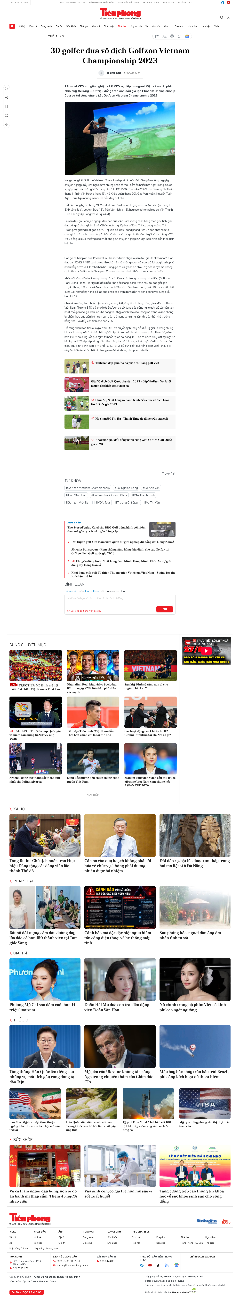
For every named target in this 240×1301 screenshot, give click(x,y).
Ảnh (60, 1231)
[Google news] (178, 1265)
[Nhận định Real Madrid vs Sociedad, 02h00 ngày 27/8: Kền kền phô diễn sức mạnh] (93, 665)
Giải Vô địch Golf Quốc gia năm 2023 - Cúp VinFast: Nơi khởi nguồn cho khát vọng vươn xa (131, 383)
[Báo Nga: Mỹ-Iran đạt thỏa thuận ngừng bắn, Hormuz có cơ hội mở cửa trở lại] (35, 1103)
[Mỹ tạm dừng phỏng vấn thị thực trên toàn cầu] (205, 1103)
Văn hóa (156, 26)
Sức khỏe (71, 26)
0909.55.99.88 (65, 1261)
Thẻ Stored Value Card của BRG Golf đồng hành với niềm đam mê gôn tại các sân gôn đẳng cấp (106, 529)
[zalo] (168, 1265)
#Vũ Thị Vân (152, 502)
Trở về (6, 124)
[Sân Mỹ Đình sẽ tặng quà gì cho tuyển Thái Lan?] (150, 665)
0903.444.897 (107, 1261)
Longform (114, 1231)
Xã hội (22, 26)
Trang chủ (12, 26)
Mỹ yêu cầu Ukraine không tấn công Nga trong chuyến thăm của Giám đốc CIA (118, 1076)
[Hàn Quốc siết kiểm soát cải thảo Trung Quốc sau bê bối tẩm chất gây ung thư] (92, 1103)
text (164, 36)
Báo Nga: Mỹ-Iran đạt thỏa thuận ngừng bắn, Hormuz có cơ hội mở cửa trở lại (34, 1126)
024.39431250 (21, 1268)
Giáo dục (179, 26)
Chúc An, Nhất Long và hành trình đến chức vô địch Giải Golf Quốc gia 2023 (130, 402)
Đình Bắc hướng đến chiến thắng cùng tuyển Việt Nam (93, 779)
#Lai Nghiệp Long (126, 488)
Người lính (136, 26)
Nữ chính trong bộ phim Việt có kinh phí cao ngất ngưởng (193, 1007)
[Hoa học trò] (226, 1222)
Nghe (6, 88)
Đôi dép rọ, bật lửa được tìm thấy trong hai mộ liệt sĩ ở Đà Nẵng (195, 863)
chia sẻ (157, 36)
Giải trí (167, 26)
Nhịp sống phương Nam (46, 1248)
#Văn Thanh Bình (143, 495)
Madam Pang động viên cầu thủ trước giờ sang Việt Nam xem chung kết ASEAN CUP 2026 (150, 781)
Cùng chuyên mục (27, 644)
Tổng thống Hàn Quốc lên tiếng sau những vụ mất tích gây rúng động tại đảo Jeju (42, 1076)
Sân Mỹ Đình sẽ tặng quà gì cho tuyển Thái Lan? (146, 686)
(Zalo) (77, 1261)
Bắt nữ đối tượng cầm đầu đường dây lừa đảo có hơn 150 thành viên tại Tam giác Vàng (43, 937)
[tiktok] (159, 1265)
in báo (172, 36)
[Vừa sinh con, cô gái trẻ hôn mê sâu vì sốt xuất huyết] (119, 1166)
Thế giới (84, 26)
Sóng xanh (46, 26)
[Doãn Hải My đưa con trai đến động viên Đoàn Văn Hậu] (119, 979)
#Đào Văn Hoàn (76, 495)
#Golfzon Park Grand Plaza (109, 495)
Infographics (141, 1231)
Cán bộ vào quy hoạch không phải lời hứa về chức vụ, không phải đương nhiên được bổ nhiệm (117, 865)
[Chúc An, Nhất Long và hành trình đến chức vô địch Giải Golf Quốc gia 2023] (76, 403)
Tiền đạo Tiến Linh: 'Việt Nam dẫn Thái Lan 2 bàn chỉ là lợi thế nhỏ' (90, 733)
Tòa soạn (168, 2)
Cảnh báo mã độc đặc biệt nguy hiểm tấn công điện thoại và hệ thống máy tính (117, 937)
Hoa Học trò (151, 2)
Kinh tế (33, 26)
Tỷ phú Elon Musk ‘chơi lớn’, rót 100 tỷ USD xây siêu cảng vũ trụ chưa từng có (147, 1126)
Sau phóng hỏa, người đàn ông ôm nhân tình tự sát (190, 935)
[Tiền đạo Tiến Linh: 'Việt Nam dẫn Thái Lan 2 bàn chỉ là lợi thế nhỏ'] (93, 712)
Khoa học (193, 26)
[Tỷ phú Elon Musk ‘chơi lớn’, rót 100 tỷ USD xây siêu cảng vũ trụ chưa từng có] (148, 1103)
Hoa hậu (206, 26)
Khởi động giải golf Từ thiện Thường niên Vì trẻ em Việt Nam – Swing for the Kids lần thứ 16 (123, 574)
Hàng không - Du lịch (192, 1242)
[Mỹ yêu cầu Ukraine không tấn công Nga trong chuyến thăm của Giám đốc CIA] (119, 1046)
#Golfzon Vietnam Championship (88, 488)
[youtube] (229, 2)
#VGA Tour (103, 502)
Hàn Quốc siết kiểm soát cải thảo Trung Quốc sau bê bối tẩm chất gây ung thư (91, 1126)
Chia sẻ (6, 97)
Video (217, 26)
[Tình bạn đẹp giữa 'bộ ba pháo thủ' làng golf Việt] (76, 366)
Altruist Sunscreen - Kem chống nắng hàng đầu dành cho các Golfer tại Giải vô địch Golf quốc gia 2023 (120, 551)
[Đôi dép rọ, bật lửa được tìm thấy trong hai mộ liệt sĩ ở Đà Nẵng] (195, 835)
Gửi (164, 609)
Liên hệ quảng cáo (65, 1256)
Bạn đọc (160, 1242)
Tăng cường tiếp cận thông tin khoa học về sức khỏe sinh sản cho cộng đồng (192, 1196)
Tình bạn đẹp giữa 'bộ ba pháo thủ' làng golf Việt (127, 363)
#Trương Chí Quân (127, 502)
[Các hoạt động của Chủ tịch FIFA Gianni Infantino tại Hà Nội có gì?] (150, 712)
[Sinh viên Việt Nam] (207, 1222)
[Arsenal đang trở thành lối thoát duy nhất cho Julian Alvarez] (35, 758)
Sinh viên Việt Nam (128, 2)
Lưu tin (6, 106)
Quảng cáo (185, 2)
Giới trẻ (96, 26)
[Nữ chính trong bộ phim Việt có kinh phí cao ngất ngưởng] (195, 979)
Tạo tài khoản (92, 591)
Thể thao (122, 26)
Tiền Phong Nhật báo (101, 2)
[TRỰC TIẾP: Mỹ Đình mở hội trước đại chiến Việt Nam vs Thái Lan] (35, 665)
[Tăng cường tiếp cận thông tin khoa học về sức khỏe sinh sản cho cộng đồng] (195, 1166)
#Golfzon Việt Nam (78, 502)
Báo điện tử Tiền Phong (120, 14)
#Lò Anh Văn (151, 488)
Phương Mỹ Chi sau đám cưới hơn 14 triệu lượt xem (42, 1007)
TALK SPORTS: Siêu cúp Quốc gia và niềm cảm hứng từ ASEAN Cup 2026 (35, 735)
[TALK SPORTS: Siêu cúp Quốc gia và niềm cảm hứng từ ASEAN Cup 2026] (35, 712)
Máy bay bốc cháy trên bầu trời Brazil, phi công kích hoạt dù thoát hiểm (194, 1074)
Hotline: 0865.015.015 (72, 2)
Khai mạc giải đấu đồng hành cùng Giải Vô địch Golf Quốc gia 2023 (131, 442)
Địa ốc (59, 26)
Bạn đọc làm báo (28, 1292)
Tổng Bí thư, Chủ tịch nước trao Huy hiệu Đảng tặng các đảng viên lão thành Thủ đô (42, 865)
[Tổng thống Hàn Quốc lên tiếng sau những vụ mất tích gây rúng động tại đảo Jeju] (44, 1046)
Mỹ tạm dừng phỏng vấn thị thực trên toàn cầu (205, 1124)
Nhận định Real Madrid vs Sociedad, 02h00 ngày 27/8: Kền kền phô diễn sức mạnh (92, 688)
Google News (187, 36)
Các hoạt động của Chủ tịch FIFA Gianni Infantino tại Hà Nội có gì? (147, 733)
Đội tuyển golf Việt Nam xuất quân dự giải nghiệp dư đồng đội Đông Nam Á (122, 542)
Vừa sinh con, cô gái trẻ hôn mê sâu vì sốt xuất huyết (118, 1194)
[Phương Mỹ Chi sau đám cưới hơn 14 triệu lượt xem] (44, 979)
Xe (146, 26)
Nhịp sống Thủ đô (18, 1248)
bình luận (179, 36)
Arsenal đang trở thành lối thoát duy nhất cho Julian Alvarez (34, 779)
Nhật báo (40, 1231)
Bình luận (6, 115)
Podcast (89, 1231)
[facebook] (223, 2)
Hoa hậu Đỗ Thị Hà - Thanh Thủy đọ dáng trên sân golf (131, 418)
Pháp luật (109, 26)
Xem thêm (228, 26)
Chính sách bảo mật (202, 1256)
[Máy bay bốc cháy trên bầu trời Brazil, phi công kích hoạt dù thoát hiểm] (195, 1046)
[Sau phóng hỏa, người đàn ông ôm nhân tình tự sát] (195, 907)
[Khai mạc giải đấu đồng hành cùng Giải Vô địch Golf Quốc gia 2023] (76, 443)
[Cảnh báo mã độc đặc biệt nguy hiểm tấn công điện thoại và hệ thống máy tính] (119, 907)
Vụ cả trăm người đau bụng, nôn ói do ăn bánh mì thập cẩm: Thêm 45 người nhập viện (43, 1196)
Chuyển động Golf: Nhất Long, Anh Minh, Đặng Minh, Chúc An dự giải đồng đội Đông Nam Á (121, 563)
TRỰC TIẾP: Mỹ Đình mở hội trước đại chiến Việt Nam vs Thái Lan (34, 687)
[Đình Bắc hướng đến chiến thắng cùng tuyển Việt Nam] (93, 758)
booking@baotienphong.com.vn (73, 1265)
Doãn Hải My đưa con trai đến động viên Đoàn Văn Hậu (116, 1007)
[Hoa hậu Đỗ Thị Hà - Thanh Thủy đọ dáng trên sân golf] (76, 422)
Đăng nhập (70, 591)
